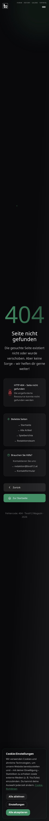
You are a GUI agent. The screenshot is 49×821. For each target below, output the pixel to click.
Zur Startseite (20, 498)
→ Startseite (24, 425)
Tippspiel (43, 3)
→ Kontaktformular (24, 470)
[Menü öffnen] (44, 7)
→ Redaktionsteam (24, 440)
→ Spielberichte (24, 435)
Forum (19, 3)
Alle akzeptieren (18, 812)
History (27, 3)
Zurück (16, 487)
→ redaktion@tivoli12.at (25, 466)
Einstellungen (16, 804)
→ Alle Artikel (24, 430)
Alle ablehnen (16, 796)
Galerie (35, 3)
